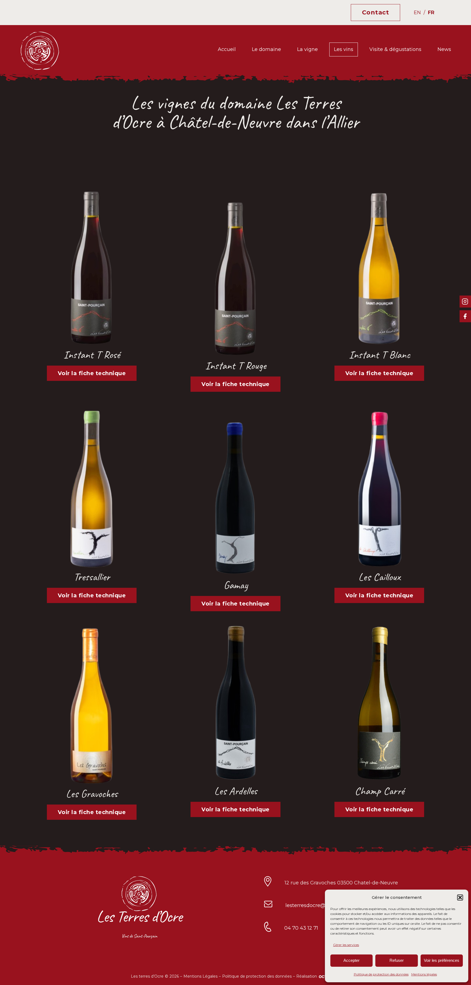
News (444, 49)
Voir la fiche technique (92, 373)
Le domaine (266, 49)
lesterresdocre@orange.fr (316, 905)
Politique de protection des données (381, 974)
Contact (375, 12)
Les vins (343, 49)
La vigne (307, 49)
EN (417, 13)
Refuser (397, 960)
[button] (460, 897)
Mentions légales (424, 974)
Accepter (351, 960)
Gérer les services (346, 945)
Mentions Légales (200, 976)
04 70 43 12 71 (301, 928)
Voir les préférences (441, 960)
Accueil (227, 49)
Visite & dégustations (395, 49)
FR (431, 13)
